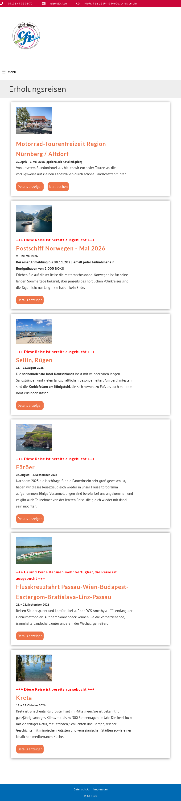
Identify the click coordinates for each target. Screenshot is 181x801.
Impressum (100, 789)
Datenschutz (82, 789)
